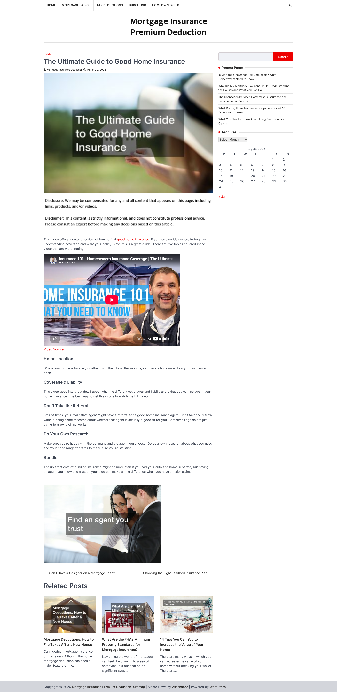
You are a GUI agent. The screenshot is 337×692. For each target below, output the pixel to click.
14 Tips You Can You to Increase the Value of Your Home (181, 644)
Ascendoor (180, 687)
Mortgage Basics (76, 5)
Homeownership (165, 5)
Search (283, 57)
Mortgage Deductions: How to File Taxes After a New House (69, 641)
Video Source (54, 349)
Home (51, 5)
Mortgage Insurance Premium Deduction (168, 27)
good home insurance (133, 239)
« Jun (222, 197)
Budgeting (137, 5)
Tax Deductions (110, 5)
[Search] (290, 5)
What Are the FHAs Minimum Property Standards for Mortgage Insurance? (126, 644)
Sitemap (139, 687)
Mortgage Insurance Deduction (64, 69)
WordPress (218, 687)
